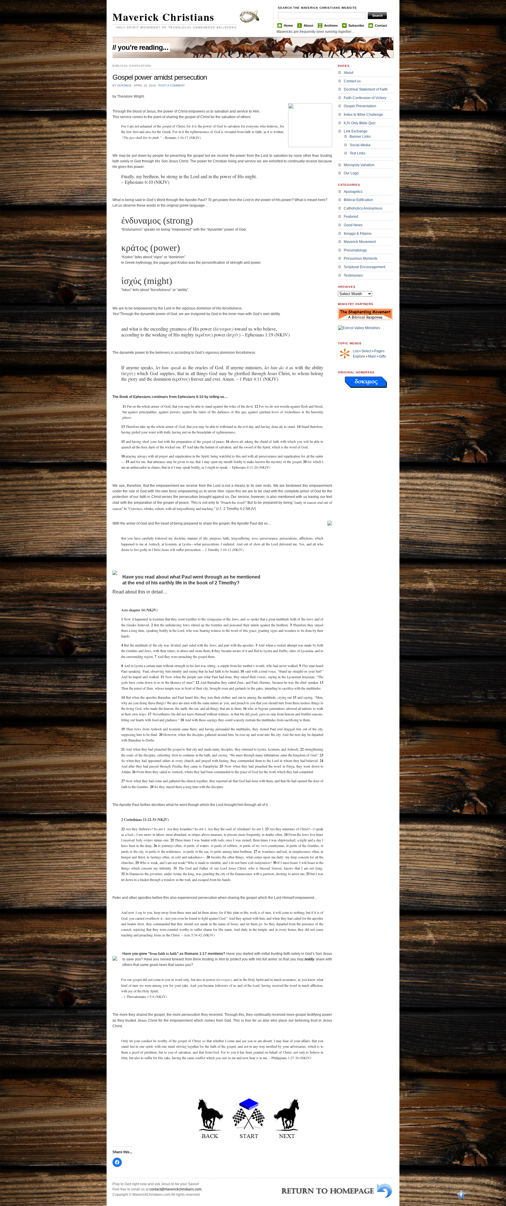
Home (288, 25)
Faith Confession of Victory (365, 98)
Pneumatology (355, 250)
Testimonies (353, 275)
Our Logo (351, 173)
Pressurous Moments (360, 258)
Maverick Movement (360, 242)
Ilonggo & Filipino (358, 234)
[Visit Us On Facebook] (461, 1203)
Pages (379, 351)
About (308, 25)
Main (372, 356)
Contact (381, 25)
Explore (359, 356)
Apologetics (353, 192)
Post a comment (171, 85)
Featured (351, 217)
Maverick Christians (163, 16)
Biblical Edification (358, 200)
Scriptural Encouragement (364, 267)
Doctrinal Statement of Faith (366, 89)
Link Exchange (355, 131)
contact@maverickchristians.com (175, 1189)
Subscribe (356, 25)
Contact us (352, 81)
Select (366, 351)
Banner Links (360, 137)
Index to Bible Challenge (363, 115)
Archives (331, 25)
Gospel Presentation (360, 106)
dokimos (124, 85)
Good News (353, 225)
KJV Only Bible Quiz (360, 123)
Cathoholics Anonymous (363, 208)
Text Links (357, 153)
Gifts (382, 356)
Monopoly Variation (359, 165)
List (355, 351)
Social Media (360, 145)
